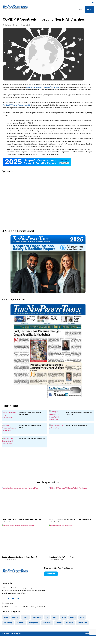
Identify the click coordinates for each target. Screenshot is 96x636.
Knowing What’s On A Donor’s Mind (76, 425)
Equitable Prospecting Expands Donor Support (19, 557)
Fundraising (47, 623)
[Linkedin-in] (18, 598)
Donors (73, 617)
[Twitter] (8, 598)
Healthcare (20, 623)
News (6, 617)
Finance (59, 623)
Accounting (8, 623)
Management (33, 623)
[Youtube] (13, 598)
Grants (55, 617)
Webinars (69, 623)
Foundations (37, 617)
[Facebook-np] (4, 598)
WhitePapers (82, 623)
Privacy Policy (89, 634)
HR (47, 617)
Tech (64, 617)
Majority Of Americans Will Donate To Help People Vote (70, 519)
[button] (92, 2)
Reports (15, 617)
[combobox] (80, 9)
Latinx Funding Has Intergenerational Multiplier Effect (22, 519)
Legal (82, 617)
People (25, 617)
